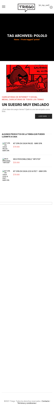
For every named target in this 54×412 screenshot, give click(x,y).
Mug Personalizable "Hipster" (27, 159)
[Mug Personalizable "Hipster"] (6, 160)
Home (16, 40)
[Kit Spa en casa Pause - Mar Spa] (6, 147)
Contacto (45, 401)
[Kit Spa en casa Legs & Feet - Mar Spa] (6, 176)
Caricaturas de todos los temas (26, 99)
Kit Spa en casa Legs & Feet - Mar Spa (30, 171)
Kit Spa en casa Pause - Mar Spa (27, 143)
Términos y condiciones (26, 403)
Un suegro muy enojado (25, 104)
